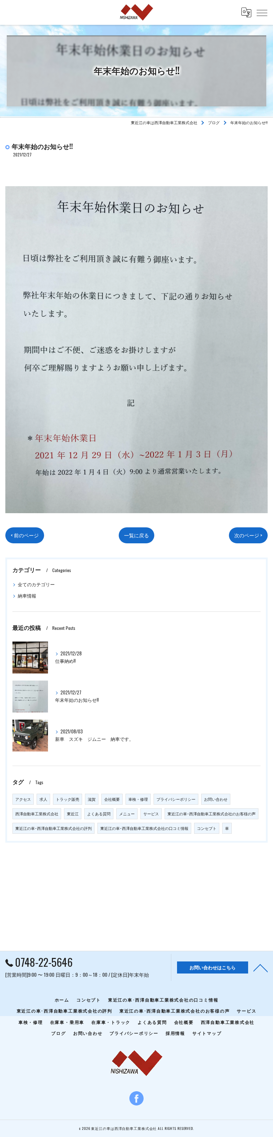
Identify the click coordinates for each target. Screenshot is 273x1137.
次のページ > (248, 535)
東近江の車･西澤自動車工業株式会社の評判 (53, 828)
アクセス (23, 799)
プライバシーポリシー (176, 799)
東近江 (73, 813)
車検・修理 (138, 799)
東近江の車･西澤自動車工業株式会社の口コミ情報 (144, 828)
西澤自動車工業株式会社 (36, 813)
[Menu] (262, 12)
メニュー (127, 813)
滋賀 (92, 799)
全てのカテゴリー (36, 584)
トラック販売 (67, 799)
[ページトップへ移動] (260, 967)
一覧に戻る (136, 535)
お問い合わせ (216, 799)
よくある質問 (99, 813)
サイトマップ (207, 1033)
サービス (151, 813)
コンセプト (206, 828)
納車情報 (27, 595)
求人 (43, 799)
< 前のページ (25, 535)
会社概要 (112, 799)
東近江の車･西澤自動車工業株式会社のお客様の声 (211, 813)
